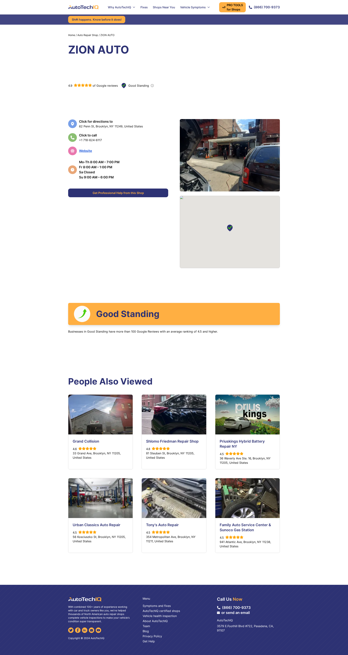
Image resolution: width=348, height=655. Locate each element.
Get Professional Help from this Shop (118, 193)
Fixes (144, 7)
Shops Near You (164, 7)
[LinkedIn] (84, 630)
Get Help (149, 641)
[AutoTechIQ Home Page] (83, 7)
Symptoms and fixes (157, 606)
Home (71, 35)
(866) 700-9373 (267, 7)
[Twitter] (71, 630)
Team (146, 626)
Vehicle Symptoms (193, 7)
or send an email (235, 612)
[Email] (91, 630)
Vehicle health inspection (160, 616)
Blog (146, 631)
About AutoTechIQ (155, 621)
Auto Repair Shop (87, 35)
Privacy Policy (152, 636)
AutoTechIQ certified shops (161, 611)
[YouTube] (98, 630)
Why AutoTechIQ (119, 7)
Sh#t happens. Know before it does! (97, 19)
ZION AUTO (107, 35)
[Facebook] (77, 630)
